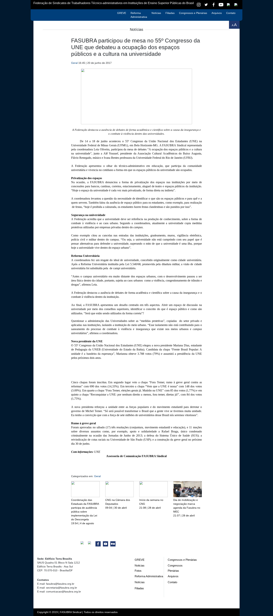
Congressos (175, 565)
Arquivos (217, 12)
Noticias (139, 565)
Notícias (156, 12)
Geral (74, 62)
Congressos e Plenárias (193, 12)
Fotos (138, 570)
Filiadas (170, 12)
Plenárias (173, 570)
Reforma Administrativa (139, 14)
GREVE (121, 12)
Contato (230, 12)
